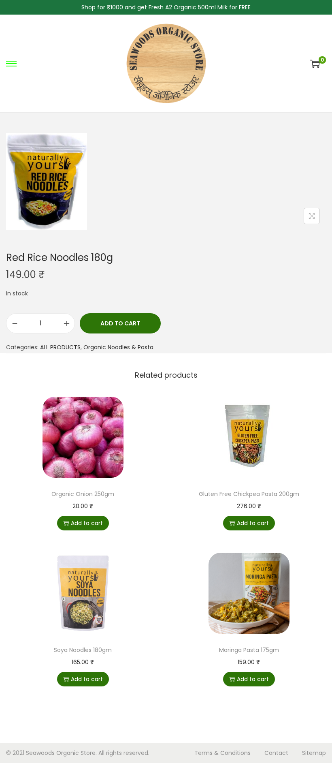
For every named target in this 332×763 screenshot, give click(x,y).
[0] (315, 63)
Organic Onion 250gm (82, 494)
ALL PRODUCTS (60, 347)
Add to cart (120, 323)
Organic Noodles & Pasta (118, 347)
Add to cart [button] (87, 523)
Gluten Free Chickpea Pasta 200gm (249, 494)
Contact (276, 753)
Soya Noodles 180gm (83, 650)
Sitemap (314, 753)
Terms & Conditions (222, 753)
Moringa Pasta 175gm (249, 650)
